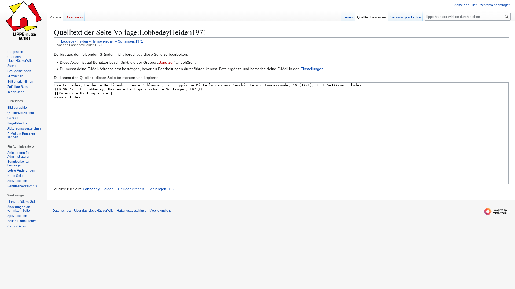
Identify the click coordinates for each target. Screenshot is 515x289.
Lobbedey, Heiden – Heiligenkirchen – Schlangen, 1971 (102, 41)
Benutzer (166, 62)
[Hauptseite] (23, 21)
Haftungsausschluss (131, 210)
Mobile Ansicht (160, 210)
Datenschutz (62, 210)
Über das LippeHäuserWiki (93, 210)
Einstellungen (312, 69)
